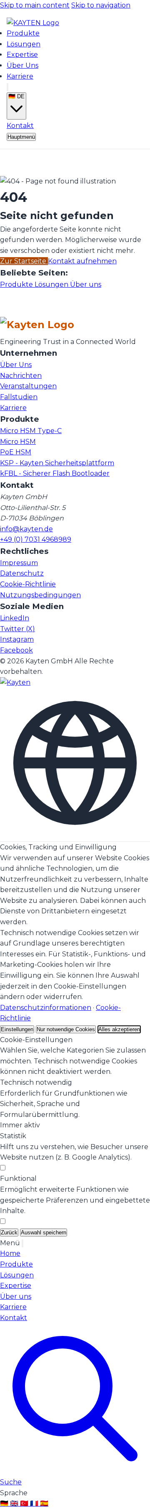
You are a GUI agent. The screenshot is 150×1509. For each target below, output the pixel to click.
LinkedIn (14, 618)
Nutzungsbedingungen (40, 595)
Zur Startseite (24, 261)
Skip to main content (35, 5)
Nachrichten (21, 376)
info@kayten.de (26, 529)
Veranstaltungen (28, 386)
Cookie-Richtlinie (28, 584)
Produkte (23, 33)
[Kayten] (15, 682)
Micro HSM (18, 442)
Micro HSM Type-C (31, 431)
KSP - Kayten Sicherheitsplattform (57, 463)
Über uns (85, 284)
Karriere (20, 76)
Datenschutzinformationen (45, 1008)
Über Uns (22, 65)
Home (10, 1253)
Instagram (17, 639)
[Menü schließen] (22, 1243)
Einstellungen (17, 1029)
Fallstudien (19, 397)
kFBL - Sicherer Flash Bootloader (55, 473)
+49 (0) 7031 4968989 (35, 539)
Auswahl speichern (43, 1232)
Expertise (22, 55)
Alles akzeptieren (119, 1029)
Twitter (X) (17, 629)
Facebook (16, 650)
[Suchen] (7, 87)
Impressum (19, 563)
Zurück (9, 1232)
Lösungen (23, 44)
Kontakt (20, 126)
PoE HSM (15, 452)
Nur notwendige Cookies (66, 1029)
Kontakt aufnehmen (82, 261)
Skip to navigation (100, 5)
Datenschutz (22, 573)
